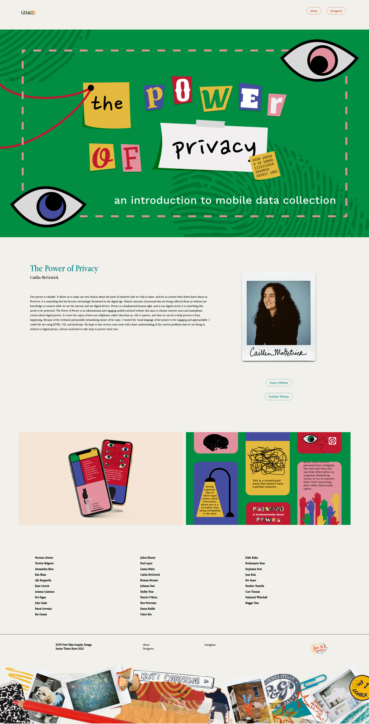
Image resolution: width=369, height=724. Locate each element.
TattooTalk (269, 569)
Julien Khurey (147, 557)
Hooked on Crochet (68, 592)
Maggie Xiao (252, 603)
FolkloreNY (160, 614)
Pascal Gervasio (43, 609)
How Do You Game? (272, 603)
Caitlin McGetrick (150, 574)
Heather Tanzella (254, 586)
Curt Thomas (252, 592)
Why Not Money (65, 563)
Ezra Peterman (148, 603)
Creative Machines (64, 609)
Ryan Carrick (42, 586)
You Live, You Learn (269, 580)
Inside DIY (273, 563)
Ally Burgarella (43, 580)
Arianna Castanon (44, 592)
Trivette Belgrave (44, 563)
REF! (260, 574)
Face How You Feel (170, 580)
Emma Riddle (147, 609)
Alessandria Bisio (44, 569)
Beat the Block (167, 597)
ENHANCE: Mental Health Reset (67, 603)
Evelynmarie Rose (255, 563)
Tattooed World (165, 609)
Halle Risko (251, 557)
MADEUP (58, 580)
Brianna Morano (149, 580)
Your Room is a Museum (61, 574)
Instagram (210, 645)
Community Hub (167, 557)
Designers (148, 648)
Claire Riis (146, 614)
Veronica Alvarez (44, 557)
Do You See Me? (271, 592)
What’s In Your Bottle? (169, 586)
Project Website (279, 383)
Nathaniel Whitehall (256, 597)
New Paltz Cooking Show (172, 603)
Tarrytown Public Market (169, 592)
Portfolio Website (279, 397)
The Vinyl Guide (60, 586)
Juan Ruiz (250, 574)
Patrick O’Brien (148, 597)
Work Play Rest (165, 569)
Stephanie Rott (253, 569)
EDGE (158, 563)
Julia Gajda (41, 603)
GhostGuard (56, 614)
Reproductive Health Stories (64, 597)
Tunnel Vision (63, 569)
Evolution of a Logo (280, 597)
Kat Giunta (41, 614)
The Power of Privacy (173, 574)
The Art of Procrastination (274, 557)
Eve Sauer (250, 580)
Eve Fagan (40, 597)
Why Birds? (61, 557)
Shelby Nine (147, 592)
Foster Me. (272, 586)
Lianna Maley (147, 569)
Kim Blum (40, 574)
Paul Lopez (146, 563)
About (146, 645)
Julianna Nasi (147, 586)
